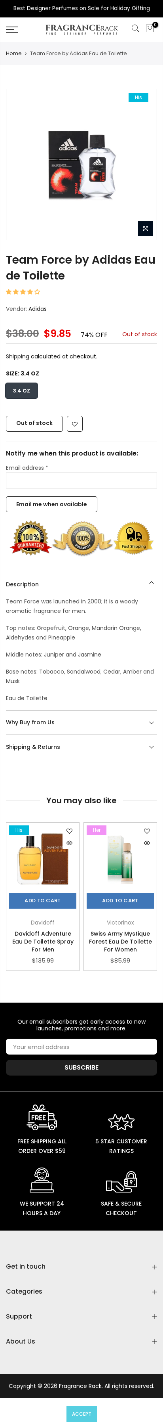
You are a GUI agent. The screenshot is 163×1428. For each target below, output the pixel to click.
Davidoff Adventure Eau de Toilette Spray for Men (43, 941)
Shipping (17, 356)
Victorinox (120, 922)
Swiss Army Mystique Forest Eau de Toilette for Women (120, 941)
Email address (27, 467)
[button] (24, 292)
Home (14, 53)
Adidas (37, 308)
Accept (81, 1414)
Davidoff (43, 922)
